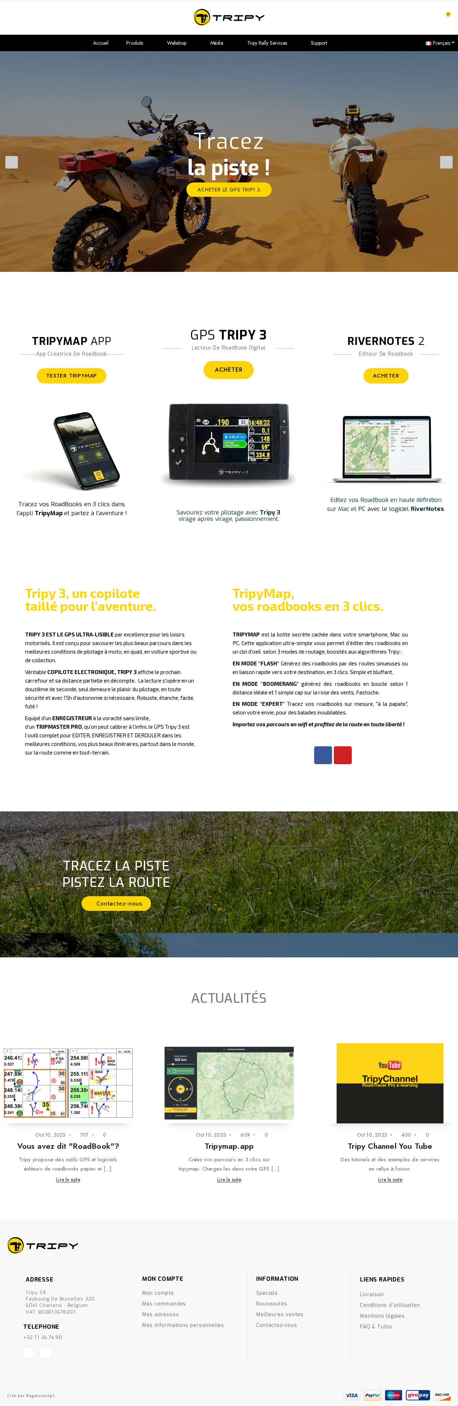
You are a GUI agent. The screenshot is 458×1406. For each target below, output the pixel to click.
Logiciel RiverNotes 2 (68, 1146)
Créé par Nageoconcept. (32, 1395)
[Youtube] (343, 755)
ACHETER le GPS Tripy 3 (229, 186)
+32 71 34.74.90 (42, 1337)
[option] (229, 161)
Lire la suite (68, 1179)
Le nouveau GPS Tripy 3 (390, 1146)
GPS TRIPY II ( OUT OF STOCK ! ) (229, 1146)
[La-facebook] (28, 1352)
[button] (116, 903)
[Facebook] (323, 755)
